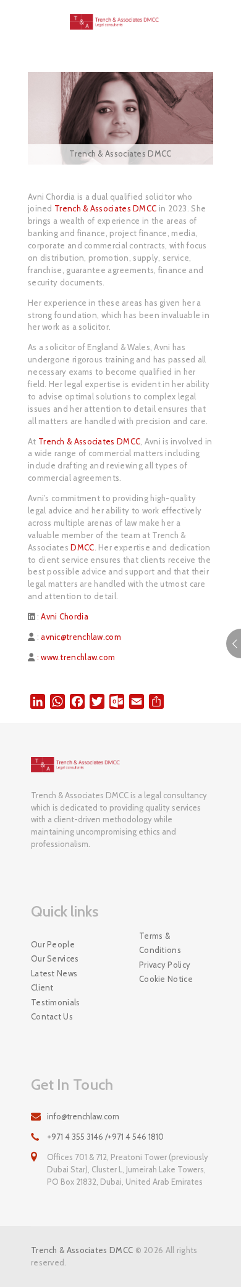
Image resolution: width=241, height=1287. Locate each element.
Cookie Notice (166, 979)
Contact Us (52, 1016)
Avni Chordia (64, 616)
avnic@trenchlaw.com (81, 637)
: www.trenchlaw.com (75, 657)
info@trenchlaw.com (83, 1116)
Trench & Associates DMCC (105, 208)
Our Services (55, 958)
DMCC (82, 547)
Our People (53, 944)
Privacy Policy (164, 965)
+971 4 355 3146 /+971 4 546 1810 (105, 1137)
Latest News (54, 973)
